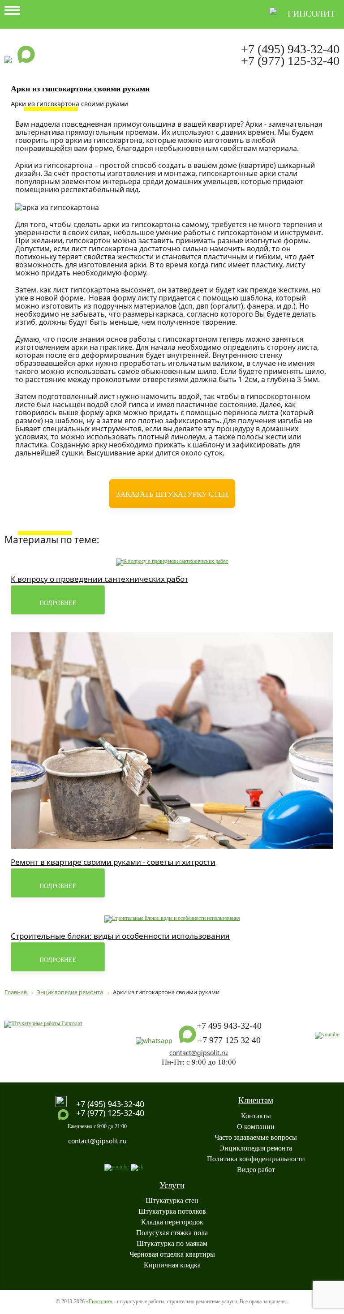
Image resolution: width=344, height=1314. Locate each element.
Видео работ (256, 1169)
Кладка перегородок (172, 1222)
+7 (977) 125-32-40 (290, 61)
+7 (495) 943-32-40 (290, 49)
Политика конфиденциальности (256, 1159)
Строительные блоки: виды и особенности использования (120, 936)
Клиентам (255, 1100)
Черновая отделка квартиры (172, 1254)
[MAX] (26, 59)
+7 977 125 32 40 (229, 1040)
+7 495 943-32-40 (229, 1026)
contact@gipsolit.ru (198, 1052)
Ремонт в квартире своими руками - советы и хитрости (113, 862)
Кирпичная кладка (172, 1265)
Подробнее (58, 603)
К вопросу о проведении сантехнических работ (99, 579)
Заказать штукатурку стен (172, 494)
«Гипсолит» (99, 1301)
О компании (256, 1126)
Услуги (172, 1185)
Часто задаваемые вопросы (256, 1137)
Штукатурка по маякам (172, 1243)
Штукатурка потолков (172, 1211)
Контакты (256, 1116)
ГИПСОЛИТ (311, 13)
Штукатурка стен (172, 1200)
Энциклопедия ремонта (255, 1148)
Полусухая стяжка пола (172, 1233)
